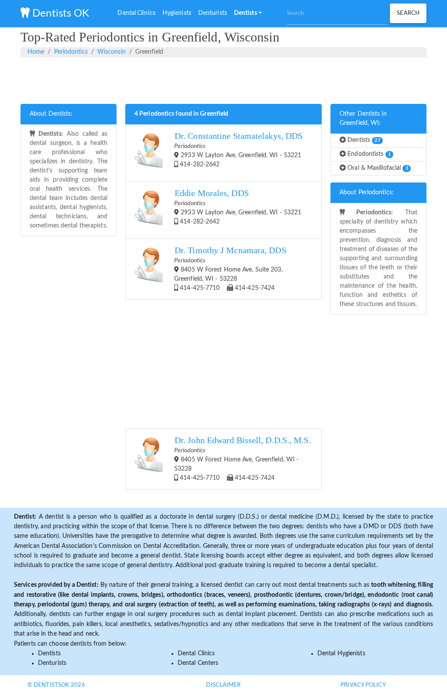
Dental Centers (198, 663)
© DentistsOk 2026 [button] (56, 685)
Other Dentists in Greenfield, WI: (363, 118)
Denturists (52, 663)
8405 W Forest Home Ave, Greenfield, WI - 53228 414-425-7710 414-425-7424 (242, 458)
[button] (247, 13)
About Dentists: (51, 114)
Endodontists (368, 154)
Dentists (363, 140)
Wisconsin (111, 52)
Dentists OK (59, 13)
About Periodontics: (367, 192)
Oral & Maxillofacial (377, 168)
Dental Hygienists (341, 653)
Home (36, 52)
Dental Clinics (196, 653)
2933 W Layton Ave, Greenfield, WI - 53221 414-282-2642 (238, 149)
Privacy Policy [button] (362, 685)
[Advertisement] (223, 79)
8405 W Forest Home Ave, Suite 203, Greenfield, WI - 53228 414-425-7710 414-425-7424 (230, 268)
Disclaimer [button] (223, 685)
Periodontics (71, 52)
